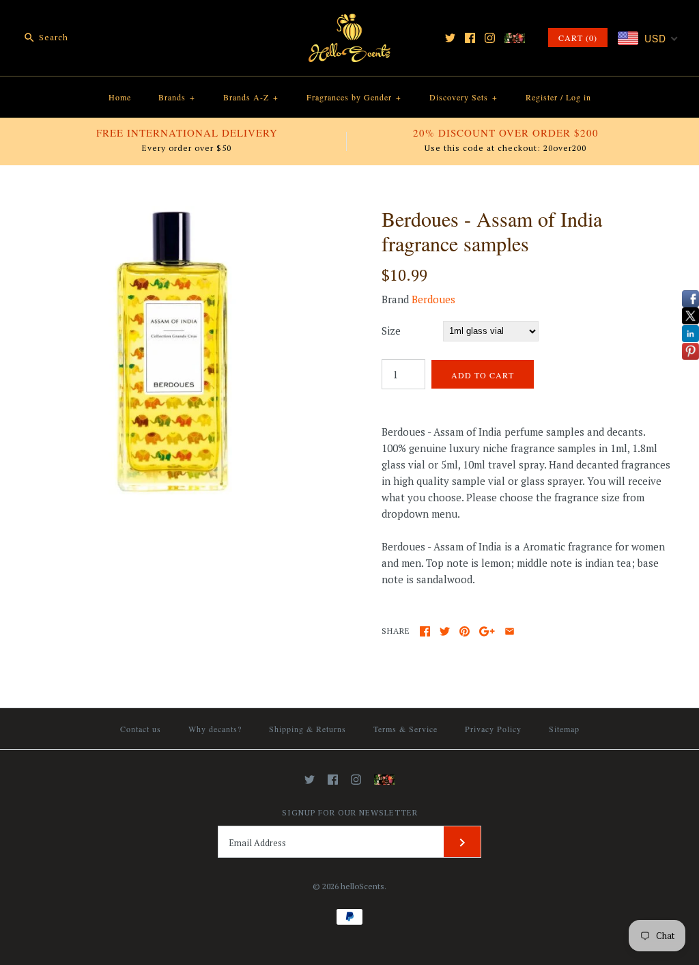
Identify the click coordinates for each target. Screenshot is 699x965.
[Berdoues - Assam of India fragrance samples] (172, 214)
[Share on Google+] (487, 631)
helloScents (362, 886)
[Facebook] (470, 38)
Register (542, 97)
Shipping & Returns (307, 728)
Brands (176, 97)
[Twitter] (450, 38)
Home (120, 97)
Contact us (140, 728)
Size (391, 330)
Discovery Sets (463, 97)
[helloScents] (349, 22)
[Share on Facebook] (425, 631)
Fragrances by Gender (353, 97)
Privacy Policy (493, 728)
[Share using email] (509, 631)
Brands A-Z (251, 97)
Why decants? (215, 728)
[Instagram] (490, 38)
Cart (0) (577, 37)
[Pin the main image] (464, 631)
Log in (578, 97)
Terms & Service (405, 728)
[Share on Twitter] (445, 631)
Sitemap (564, 728)
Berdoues (433, 299)
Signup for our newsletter (350, 812)
